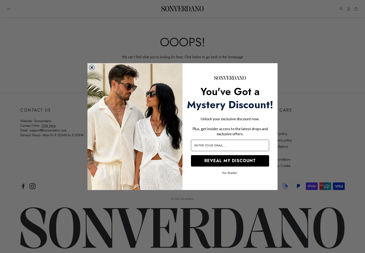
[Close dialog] (91, 67)
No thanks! (230, 173)
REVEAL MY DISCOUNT (230, 161)
